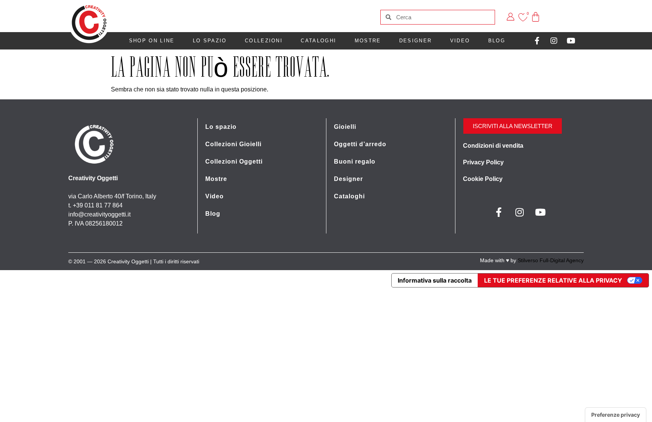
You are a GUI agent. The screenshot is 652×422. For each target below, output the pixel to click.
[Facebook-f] (536, 40)
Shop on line (152, 40)
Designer (415, 40)
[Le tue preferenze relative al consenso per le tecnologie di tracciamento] (615, 415)
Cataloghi (318, 40)
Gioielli (345, 127)
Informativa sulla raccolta (435, 280)
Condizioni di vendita (493, 145)
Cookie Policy (483, 179)
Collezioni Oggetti (234, 161)
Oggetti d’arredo (360, 144)
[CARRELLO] (536, 11)
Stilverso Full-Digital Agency (551, 260)
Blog (496, 40)
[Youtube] (570, 40)
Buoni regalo (354, 161)
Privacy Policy (483, 162)
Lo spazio (210, 40)
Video (460, 40)
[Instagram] (553, 40)
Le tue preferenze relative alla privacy (553, 280)
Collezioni (264, 40)
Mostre (368, 40)
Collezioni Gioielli (233, 144)
